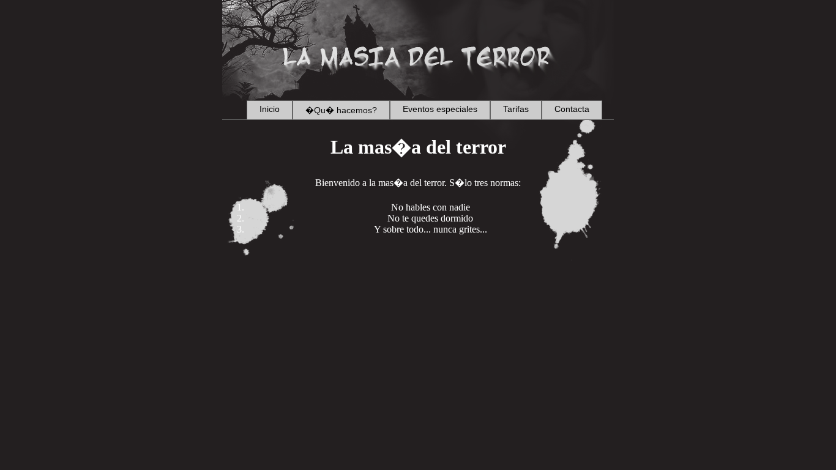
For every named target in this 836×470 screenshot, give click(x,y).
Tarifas (516, 109)
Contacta (571, 109)
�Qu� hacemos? (341, 110)
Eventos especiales (440, 109)
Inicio (269, 109)
